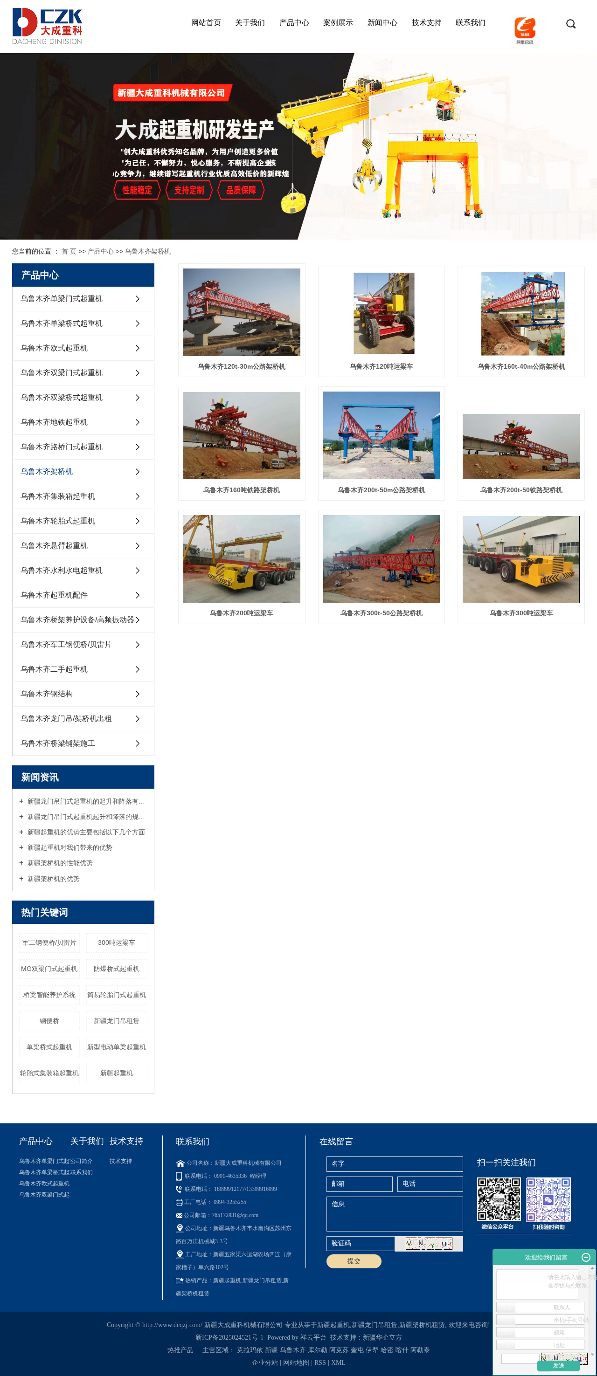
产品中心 (294, 23)
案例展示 (338, 23)
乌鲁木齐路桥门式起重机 (62, 447)
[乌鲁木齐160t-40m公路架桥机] (521, 314)
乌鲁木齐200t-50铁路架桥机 (521, 490)
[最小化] (586, 1257)
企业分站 (265, 1362)
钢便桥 (49, 1021)
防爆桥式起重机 (116, 968)
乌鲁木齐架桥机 (148, 251)
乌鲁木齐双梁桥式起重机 (62, 397)
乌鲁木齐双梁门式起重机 (62, 373)
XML (338, 1362)
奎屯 (357, 1350)
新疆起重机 (116, 1073)
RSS (320, 1362)
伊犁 (372, 1350)
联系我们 (471, 23)
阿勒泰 (420, 1350)
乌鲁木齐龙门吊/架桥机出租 (66, 718)
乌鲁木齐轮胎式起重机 (58, 521)
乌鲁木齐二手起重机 (54, 669)
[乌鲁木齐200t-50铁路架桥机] (521, 447)
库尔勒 (317, 1350)
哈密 (387, 1350)
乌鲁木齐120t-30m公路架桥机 (241, 366)
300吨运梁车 (116, 942)
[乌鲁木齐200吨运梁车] (241, 559)
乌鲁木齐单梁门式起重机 (62, 299)
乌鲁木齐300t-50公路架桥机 (381, 613)
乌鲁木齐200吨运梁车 (241, 613)
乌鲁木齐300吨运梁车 (521, 613)
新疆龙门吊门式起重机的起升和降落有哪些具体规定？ (86, 801)
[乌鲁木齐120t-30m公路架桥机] (241, 312)
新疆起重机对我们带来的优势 (69, 847)
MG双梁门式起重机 (49, 968)
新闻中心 (382, 23)
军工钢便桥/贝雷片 (49, 942)
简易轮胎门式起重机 (116, 994)
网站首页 (206, 23)
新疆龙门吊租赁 (116, 1021)
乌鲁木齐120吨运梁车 (381, 366)
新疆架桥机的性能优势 (59, 863)
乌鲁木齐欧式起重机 (54, 348)
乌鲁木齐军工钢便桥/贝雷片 (66, 644)
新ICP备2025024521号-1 (229, 1337)
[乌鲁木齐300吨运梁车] (521, 559)
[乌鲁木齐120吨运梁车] (381, 314)
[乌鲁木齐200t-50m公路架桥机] (381, 435)
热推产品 (180, 1350)
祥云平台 (313, 1337)
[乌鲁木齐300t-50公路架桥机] (381, 559)
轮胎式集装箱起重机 (49, 1073)
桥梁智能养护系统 (49, 994)
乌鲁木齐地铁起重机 (54, 422)
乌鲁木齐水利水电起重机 (62, 570)
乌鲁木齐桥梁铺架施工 (58, 743)
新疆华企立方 (382, 1337)
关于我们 (250, 23)
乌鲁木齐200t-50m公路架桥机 (381, 490)
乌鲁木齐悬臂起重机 (54, 546)
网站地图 (297, 1362)
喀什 (402, 1350)
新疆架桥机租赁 (422, 1324)
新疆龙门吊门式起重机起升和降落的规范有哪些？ (86, 816)
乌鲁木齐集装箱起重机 (58, 496)
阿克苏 (339, 1350)
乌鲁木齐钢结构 (47, 694)
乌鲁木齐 (293, 1350)
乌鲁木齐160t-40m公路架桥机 (521, 366)
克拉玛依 (250, 1350)
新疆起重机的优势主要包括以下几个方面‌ (85, 832)
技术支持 (427, 23)
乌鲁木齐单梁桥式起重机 (62, 323)
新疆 (271, 1350)
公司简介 (81, 1161)
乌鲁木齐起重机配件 (54, 595)
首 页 (69, 251)
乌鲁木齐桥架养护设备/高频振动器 (77, 620)
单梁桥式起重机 (49, 1047)
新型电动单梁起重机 (116, 1047)
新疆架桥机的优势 (53, 878)
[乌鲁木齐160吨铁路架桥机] (241, 435)
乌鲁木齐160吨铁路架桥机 (241, 490)
